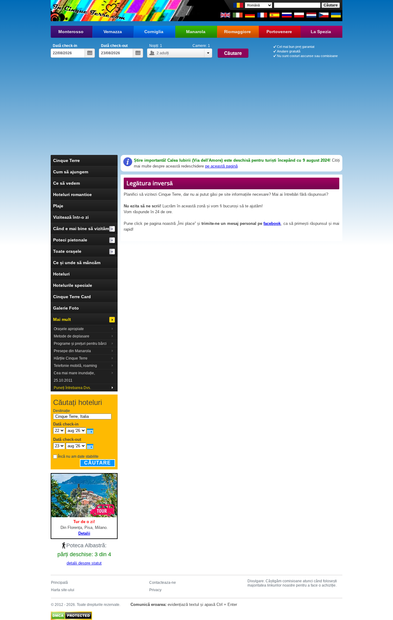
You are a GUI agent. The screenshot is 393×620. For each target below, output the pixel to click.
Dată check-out (114, 46)
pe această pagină (221, 166)
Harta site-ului (62, 590)
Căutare (97, 462)
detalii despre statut (84, 563)
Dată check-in (65, 46)
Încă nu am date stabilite (78, 456)
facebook (272, 223)
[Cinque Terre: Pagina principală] (88, 10)
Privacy (155, 590)
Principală (59, 582)
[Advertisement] (196, 109)
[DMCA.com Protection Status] (71, 614)
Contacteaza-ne (162, 582)
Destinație (61, 411)
